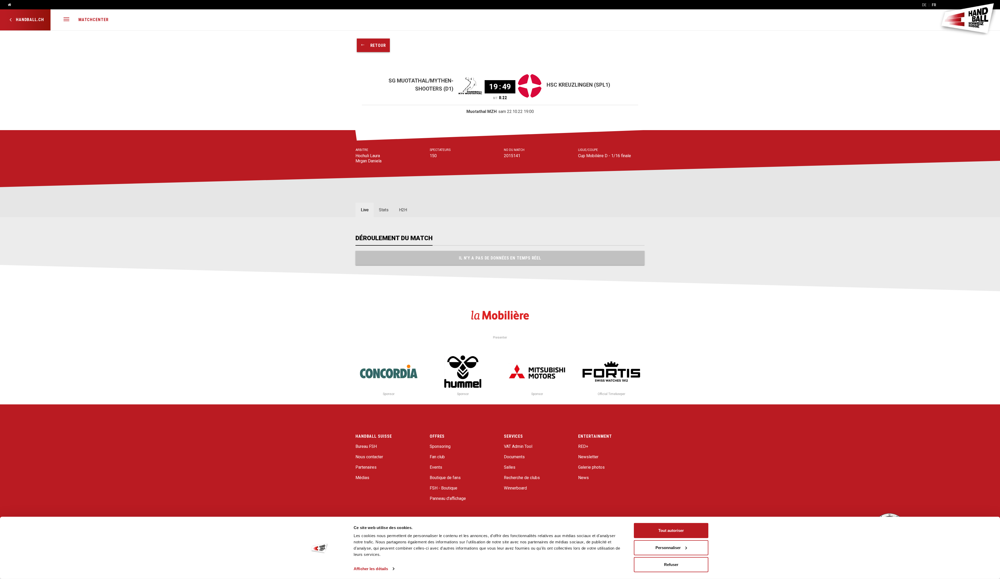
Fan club (437, 456)
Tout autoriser (671, 530)
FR (934, 5)
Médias (362, 477)
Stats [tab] (384, 209)
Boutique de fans (445, 477)
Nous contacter (369, 456)
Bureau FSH (366, 446)
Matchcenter (93, 19)
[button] (66, 19)
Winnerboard (515, 488)
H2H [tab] (403, 209)
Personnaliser (668, 547)
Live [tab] (364, 209)
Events (436, 467)
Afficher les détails (371, 569)
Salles (509, 467)
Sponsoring (440, 446)
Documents (514, 456)
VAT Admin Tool (518, 446)
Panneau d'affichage (448, 498)
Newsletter (588, 456)
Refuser (671, 564)
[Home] (7, 5)
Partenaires (366, 467)
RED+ (583, 446)
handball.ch (29, 19)
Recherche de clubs (522, 477)
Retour (375, 45)
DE (924, 5)
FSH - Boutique (443, 488)
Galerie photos (591, 467)
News (583, 477)
